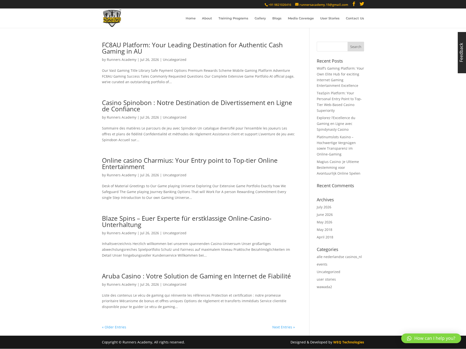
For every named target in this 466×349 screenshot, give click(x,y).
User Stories (330, 18)
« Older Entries (114, 327)
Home (191, 18)
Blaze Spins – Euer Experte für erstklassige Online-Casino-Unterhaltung (186, 221)
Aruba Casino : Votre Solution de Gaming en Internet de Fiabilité (196, 276)
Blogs (277, 18)
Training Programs (233, 18)
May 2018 (324, 229)
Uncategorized (174, 59)
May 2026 (324, 222)
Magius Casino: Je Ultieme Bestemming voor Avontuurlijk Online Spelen (338, 167)
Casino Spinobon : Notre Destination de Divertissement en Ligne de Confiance (197, 105)
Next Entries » (283, 327)
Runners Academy (121, 59)
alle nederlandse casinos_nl (339, 256)
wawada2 (324, 286)
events (322, 264)
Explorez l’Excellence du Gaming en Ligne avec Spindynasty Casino (336, 123)
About (207, 18)
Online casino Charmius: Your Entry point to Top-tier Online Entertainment (190, 163)
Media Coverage (301, 18)
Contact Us (355, 18)
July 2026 (324, 207)
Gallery (260, 18)
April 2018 (325, 237)
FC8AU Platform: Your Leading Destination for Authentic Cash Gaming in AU (192, 48)
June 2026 (325, 214)
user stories (326, 279)
